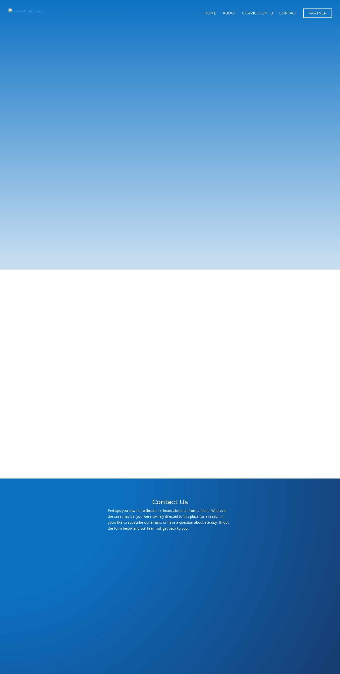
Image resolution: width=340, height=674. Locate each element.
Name (170, 545)
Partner (318, 13)
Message (170, 622)
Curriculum (255, 13)
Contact (288, 13)
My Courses (59, 282)
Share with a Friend (102, 452)
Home (210, 13)
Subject (170, 581)
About (229, 13)
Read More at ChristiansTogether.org (190, 438)
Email (170, 563)
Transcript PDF (100, 438)
